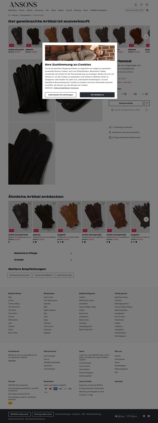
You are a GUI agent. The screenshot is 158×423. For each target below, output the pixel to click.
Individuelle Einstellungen (60, 95)
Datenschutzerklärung (62, 88)
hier (65, 85)
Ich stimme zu (97, 95)
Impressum (75, 88)
